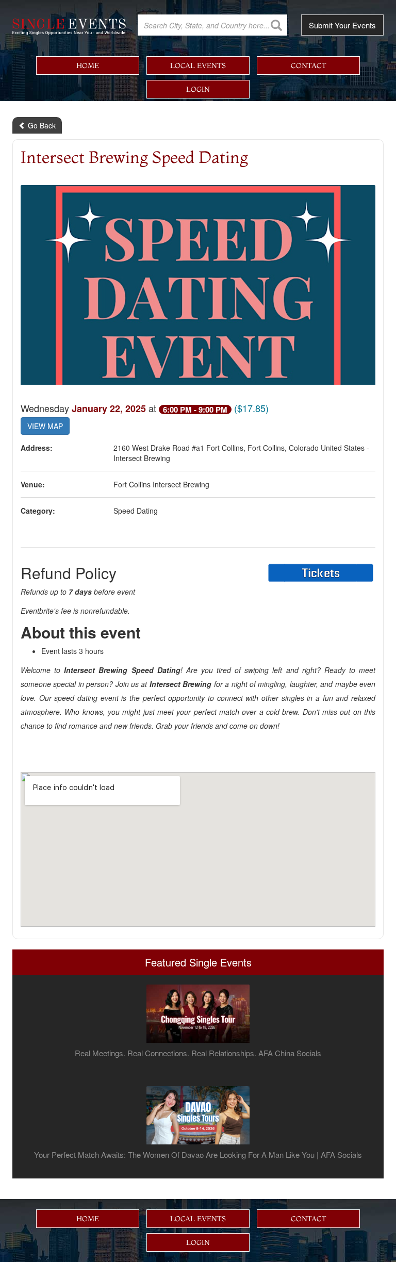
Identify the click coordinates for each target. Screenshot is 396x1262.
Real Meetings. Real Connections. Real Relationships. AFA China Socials (198, 1053)
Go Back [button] (41, 125)
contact (308, 65)
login (198, 89)
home (87, 65)
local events (198, 65)
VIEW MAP (45, 426)
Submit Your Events (342, 25)
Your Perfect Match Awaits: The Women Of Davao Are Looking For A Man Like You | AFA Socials (198, 1155)
